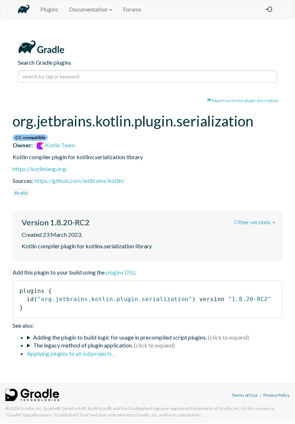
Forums (132, 9)
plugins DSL (120, 272)
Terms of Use (245, 395)
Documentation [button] (89, 9)
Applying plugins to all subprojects (70, 353)
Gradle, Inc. (31, 408)
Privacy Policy (276, 395)
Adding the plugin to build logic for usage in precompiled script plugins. (120, 337)
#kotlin (21, 193)
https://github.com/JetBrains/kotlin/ (79, 180)
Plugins (49, 9)
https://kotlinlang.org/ (40, 168)
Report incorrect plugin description (244, 100)
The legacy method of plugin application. (83, 345)
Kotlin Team (59, 145)
